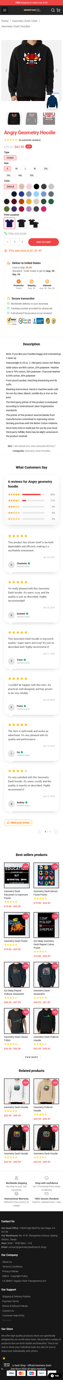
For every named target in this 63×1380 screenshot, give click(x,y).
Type (6, 152)
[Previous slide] (6, 70)
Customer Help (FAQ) (13, 1315)
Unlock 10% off (7, 1365)
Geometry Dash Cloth (24, 21)
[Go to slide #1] (14, 119)
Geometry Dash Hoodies (15, 26)
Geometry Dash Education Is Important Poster (16, 894)
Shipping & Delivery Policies (16, 1296)
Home (4, 21)
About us (7, 1261)
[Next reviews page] (56, 832)
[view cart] (58, 10)
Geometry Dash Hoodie (16, 1153)
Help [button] (57, 1376)
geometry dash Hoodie (16, 1107)
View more (31, 1057)
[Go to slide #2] (32, 119)
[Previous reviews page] (40, 832)
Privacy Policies (10, 1271)
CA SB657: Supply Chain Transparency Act (24, 1281)
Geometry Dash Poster (16, 941)
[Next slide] (56, 70)
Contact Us (8, 1310)
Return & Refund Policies (15, 1306)
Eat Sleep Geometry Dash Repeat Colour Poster (44, 944)
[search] (53, 10)
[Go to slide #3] (49, 119)
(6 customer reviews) (30, 140)
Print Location (11, 214)
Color (7, 180)
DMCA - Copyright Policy (15, 1276)
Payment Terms (10, 1301)
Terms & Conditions (12, 1266)
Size (6, 163)
